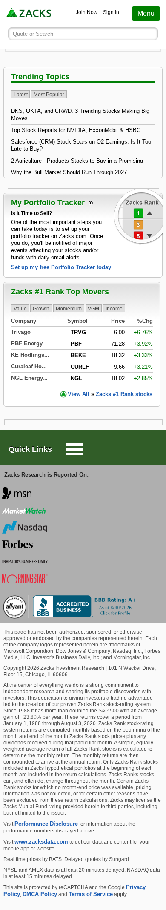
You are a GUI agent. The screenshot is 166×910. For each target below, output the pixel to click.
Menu (146, 13)
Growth (41, 309)
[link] (29, 13)
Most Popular (49, 95)
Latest (21, 95)
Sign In (111, 12)
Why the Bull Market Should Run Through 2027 (69, 172)
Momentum (69, 309)
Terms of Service (91, 894)
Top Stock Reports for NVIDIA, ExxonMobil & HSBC (75, 130)
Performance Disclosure (46, 824)
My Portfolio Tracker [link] (49, 202)
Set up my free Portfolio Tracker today (61, 267)
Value (20, 309)
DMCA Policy (40, 894)
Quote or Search (33, 34)
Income (114, 309)
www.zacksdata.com (41, 841)
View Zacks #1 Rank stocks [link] (110, 394)
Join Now (86, 12)
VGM (93, 309)
